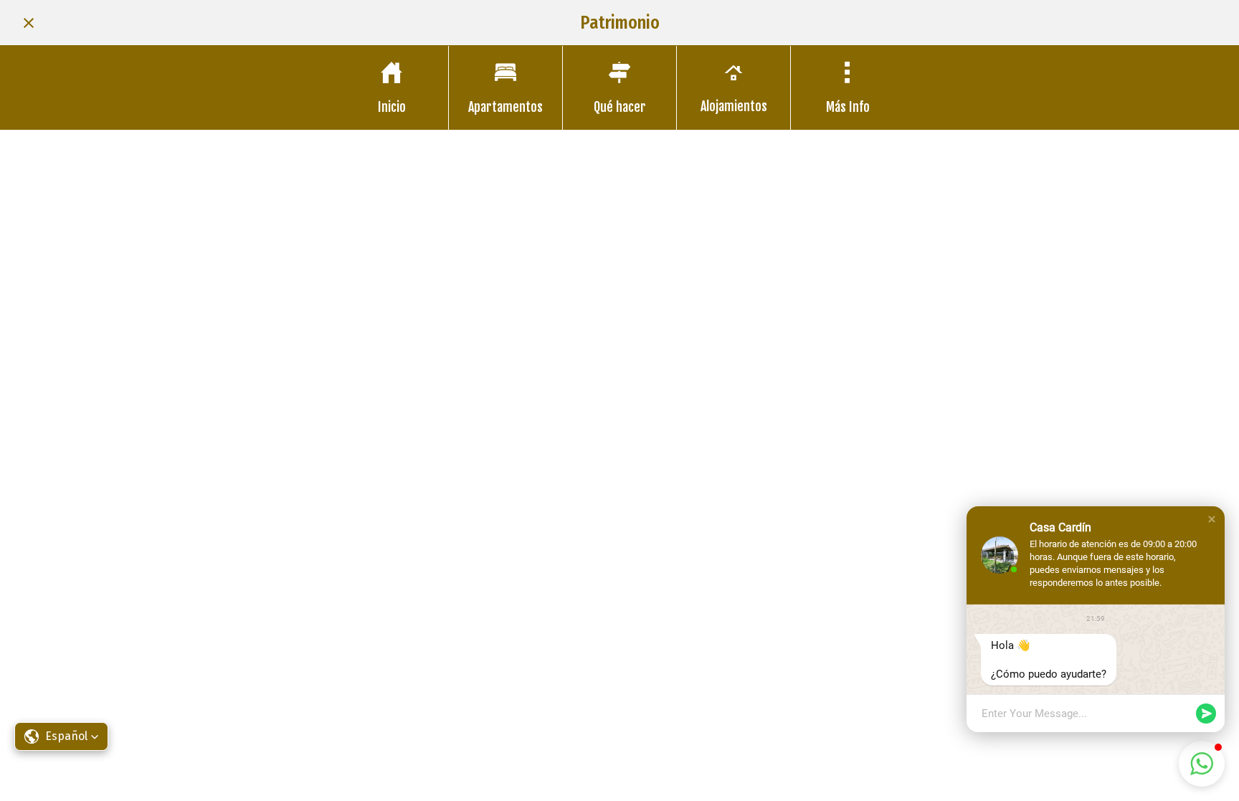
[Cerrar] (28, 23)
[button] (1212, 519)
